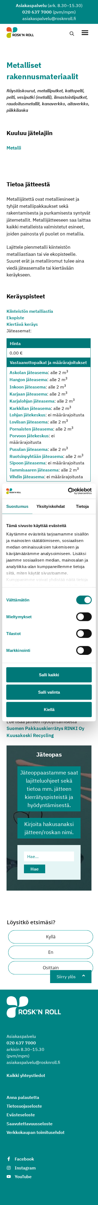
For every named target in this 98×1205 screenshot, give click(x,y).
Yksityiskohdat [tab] (50, 506)
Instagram (25, 1168)
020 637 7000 (37, 12)
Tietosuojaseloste (24, 1106)
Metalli (14, 148)
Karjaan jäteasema (28, 394)
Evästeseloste (21, 1114)
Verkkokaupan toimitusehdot (36, 1132)
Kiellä (49, 709)
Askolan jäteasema (29, 372)
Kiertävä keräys (22, 324)
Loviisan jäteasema (29, 422)
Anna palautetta (23, 1097)
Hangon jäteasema (28, 379)
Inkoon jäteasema (28, 387)
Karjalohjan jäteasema (32, 401)
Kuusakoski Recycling (30, 735)
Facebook (24, 1159)
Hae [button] (34, 869)
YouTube (23, 1176)
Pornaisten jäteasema (31, 429)
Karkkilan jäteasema (30, 408)
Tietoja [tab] (82, 506)
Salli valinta (49, 692)
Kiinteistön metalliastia (30, 311)
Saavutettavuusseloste (30, 1123)
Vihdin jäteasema (27, 476)
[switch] (84, 616)
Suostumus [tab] (17, 506)
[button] (50, 936)
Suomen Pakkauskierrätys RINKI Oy (45, 728)
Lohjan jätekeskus (27, 414)
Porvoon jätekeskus (29, 435)
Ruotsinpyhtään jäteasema (36, 456)
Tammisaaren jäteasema (34, 470)
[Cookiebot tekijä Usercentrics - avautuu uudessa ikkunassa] (69, 491)
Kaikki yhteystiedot (26, 1075)
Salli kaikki (49, 674)
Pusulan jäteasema (29, 449)
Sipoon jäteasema (27, 463)
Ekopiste (15, 317)
